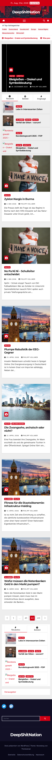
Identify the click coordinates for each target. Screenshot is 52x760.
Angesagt (41, 98)
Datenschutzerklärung (25, 755)
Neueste (10, 98)
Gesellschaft (24, 29)
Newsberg (40, 746)
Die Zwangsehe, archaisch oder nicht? (24, 429)
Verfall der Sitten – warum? (28, 122)
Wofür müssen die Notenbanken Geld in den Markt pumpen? (25, 582)
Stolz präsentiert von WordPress (16, 746)
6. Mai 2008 (12, 204)
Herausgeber (10, 692)
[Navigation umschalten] (24, 20)
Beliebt (25, 98)
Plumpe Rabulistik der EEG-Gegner (21, 351)
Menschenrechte (8, 33)
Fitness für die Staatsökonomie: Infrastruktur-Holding (24, 504)
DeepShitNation (26, 12)
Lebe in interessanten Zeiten (29, 109)
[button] (44, 20)
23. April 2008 (13, 357)
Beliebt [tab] (37, 630)
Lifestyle (15, 76)
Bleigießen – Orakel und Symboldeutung (20, 81)
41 (26, 618)
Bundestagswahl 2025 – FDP (29, 136)
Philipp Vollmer (34, 87)
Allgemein (20, 119)
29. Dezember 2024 (15, 87)
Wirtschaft (20, 33)
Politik (4, 29)
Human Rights (43, 29)
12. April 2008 (13, 511)
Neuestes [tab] (15, 630)
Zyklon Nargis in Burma (19, 199)
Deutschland (13, 29)
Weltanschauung (18, 423)
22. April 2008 (13, 435)
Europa (33, 29)
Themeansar (26, 749)
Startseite (11, 755)
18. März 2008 (13, 589)
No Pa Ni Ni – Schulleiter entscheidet (19, 273)
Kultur (7, 76)
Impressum (40, 755)
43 (38, 618)
